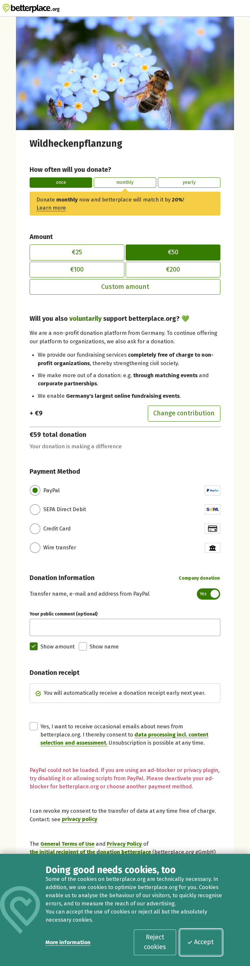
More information (68, 942)
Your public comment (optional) (64, 614)
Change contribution (184, 413)
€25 (77, 252)
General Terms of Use (67, 843)
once (61, 182)
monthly (124, 182)
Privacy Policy (124, 843)
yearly (189, 182)
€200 (173, 269)
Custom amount (125, 286)
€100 (77, 269)
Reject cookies (155, 942)
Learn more (51, 207)
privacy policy (79, 819)
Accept (204, 942)
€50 (173, 252)
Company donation (199, 578)
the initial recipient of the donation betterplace (90, 852)
